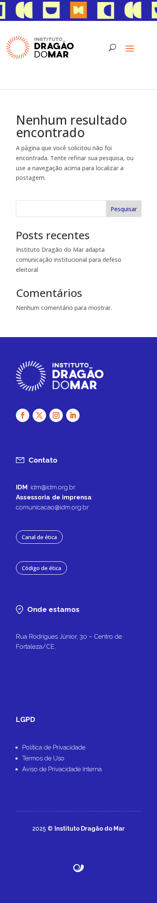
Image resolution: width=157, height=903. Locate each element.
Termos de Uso (43, 758)
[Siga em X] (39, 415)
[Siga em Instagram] (56, 415)
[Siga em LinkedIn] (73, 415)
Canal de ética (39, 537)
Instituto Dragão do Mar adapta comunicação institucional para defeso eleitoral (68, 260)
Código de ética (41, 568)
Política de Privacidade (53, 747)
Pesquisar (124, 209)
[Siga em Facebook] (22, 415)
